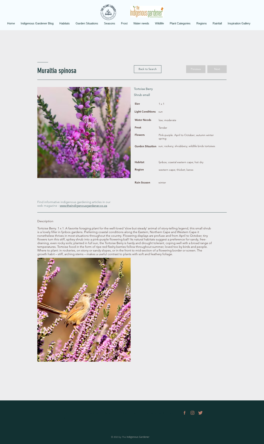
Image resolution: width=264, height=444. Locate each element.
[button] (195, 69)
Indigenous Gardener (138, 436)
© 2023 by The (119, 436)
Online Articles (128, 413)
